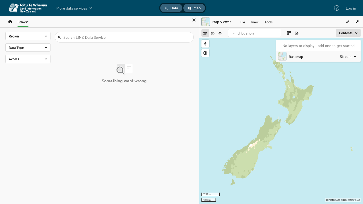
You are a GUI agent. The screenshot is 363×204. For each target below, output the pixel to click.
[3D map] (212, 33)
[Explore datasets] (10, 21)
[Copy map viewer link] (347, 22)
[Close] (194, 19)
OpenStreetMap (351, 199)
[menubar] (256, 22)
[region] (281, 121)
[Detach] (186, 19)
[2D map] (205, 33)
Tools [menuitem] (268, 21)
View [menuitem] (255, 21)
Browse (23, 21)
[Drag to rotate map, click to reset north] (205, 44)
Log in (351, 8)
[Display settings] (220, 33)
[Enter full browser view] (357, 22)
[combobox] (254, 33)
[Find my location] (205, 53)
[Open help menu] (337, 8)
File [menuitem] (242, 21)
